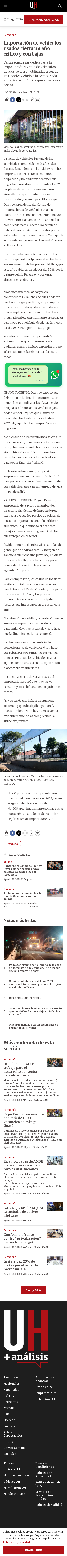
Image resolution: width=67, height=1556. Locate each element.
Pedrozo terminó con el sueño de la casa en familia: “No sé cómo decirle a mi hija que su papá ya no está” (35, 968)
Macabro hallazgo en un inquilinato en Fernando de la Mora (33, 1026)
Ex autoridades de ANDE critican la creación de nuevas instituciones (23, 1165)
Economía (10, 35)
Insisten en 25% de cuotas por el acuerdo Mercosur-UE (21, 1265)
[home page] (33, 6)
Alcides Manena (33, 904)
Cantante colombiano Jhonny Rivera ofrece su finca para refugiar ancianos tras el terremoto (23, 870)
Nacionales (10, 889)
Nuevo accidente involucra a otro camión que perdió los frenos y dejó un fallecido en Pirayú (35, 1011)
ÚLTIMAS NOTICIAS (43, 19)
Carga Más (33, 1290)
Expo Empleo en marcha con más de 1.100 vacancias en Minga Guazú (24, 1120)
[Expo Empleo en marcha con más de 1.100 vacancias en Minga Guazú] (55, 1113)
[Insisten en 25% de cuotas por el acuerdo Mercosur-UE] (55, 1260)
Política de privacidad (16, 1542)
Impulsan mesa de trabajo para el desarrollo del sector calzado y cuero (21, 1069)
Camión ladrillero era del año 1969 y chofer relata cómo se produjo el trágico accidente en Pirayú (35, 984)
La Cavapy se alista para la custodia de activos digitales (23, 1211)
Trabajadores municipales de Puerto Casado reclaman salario (23, 896)
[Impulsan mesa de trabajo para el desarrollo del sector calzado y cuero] (55, 1062)
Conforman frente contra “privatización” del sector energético (22, 1238)
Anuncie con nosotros (44, 1379)
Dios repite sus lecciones (25, 997)
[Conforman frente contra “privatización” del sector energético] (55, 1233)
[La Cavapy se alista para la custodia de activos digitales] (55, 1206)
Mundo (8, 862)
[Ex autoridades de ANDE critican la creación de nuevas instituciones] (55, 1160)
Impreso (12, 843)
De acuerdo (33, 1550)
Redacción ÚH (41, 1100)
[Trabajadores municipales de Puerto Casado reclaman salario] (55, 892)
